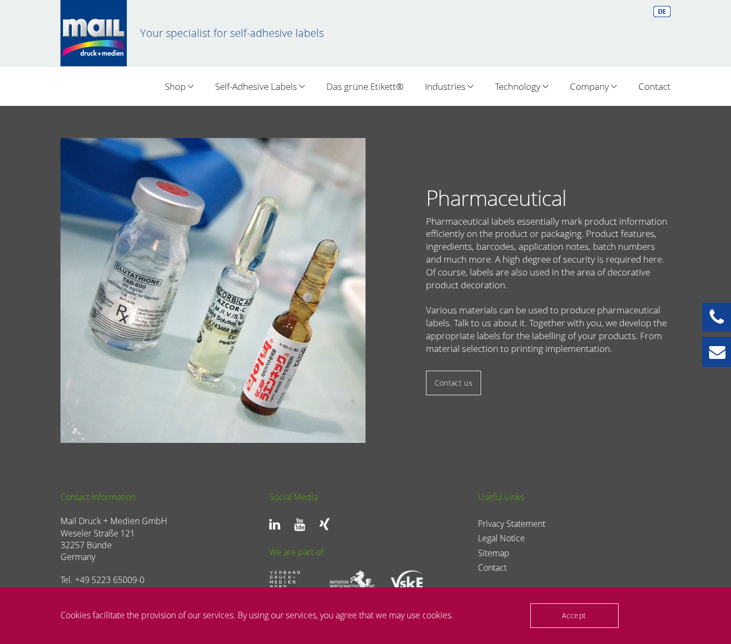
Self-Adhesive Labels (257, 86)
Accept (574, 615)
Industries (446, 86)
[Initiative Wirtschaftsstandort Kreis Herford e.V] (348, 581)
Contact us (454, 383)
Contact (654, 86)
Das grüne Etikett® (364, 86)
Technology (519, 86)
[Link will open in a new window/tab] (277, 524)
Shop (176, 86)
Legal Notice (501, 538)
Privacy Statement (511, 524)
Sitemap (493, 553)
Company (590, 86)
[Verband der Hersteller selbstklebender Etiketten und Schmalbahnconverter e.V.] (409, 581)
